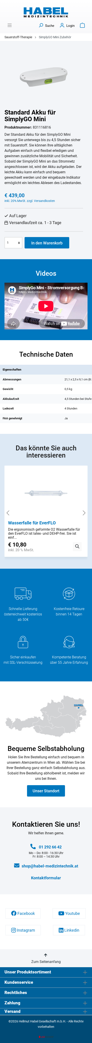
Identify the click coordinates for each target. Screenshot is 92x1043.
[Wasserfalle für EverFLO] (46, 494)
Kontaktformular (46, 878)
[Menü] (9, 25)
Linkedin (71, 930)
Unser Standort (46, 791)
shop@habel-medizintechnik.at (50, 866)
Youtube (72, 913)
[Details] (77, 546)
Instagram (25, 930)
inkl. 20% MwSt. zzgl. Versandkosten (29, 201)
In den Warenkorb (47, 243)
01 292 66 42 (50, 847)
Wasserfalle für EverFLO (32, 522)
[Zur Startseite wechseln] (46, 12)
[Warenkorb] (82, 25)
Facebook (26, 913)
